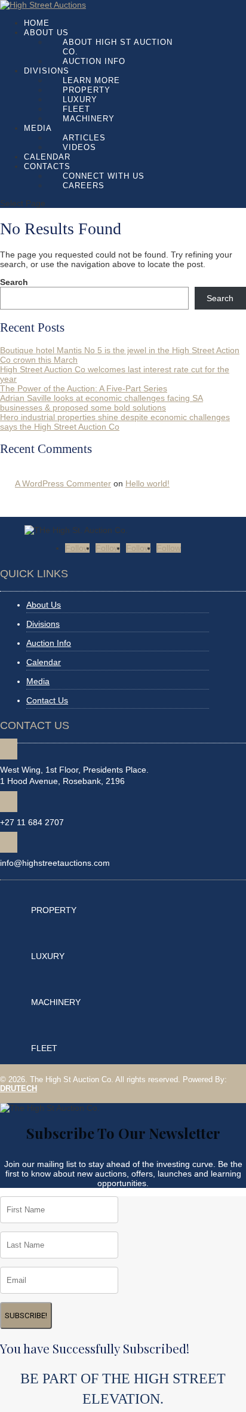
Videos (79, 147)
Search (14, 282)
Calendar (47, 156)
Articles (84, 137)
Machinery (89, 118)
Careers (83, 185)
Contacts (47, 166)
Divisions (46, 70)
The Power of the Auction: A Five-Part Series (83, 388)
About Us (46, 32)
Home (37, 23)
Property (86, 89)
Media (38, 128)
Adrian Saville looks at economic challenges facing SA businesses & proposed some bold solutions (101, 402)
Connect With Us (103, 175)
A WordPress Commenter (63, 483)
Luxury (80, 99)
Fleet (76, 109)
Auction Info (94, 61)
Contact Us (47, 700)
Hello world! (147, 483)
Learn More (91, 80)
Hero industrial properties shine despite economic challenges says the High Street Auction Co (115, 421)
